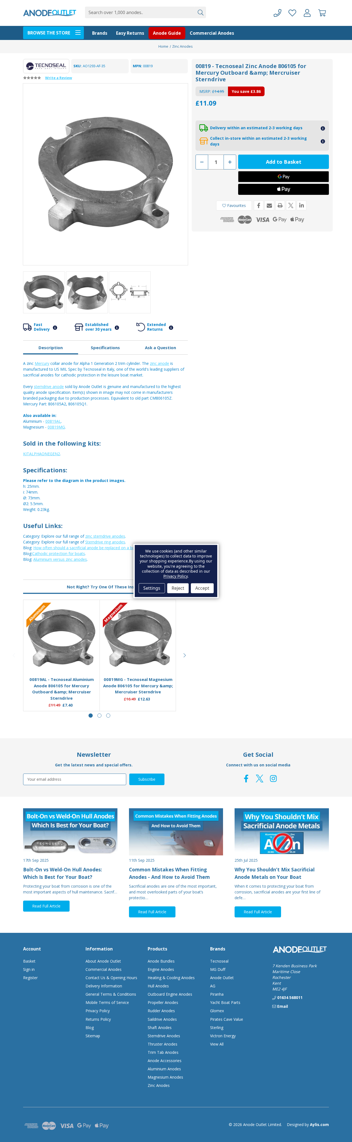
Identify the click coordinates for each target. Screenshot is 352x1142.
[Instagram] (273, 778)
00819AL (53, 421)
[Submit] (200, 12)
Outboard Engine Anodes (170, 994)
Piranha (217, 994)
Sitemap (93, 1035)
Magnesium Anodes (165, 1077)
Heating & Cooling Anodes (171, 977)
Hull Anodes (158, 986)
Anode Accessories (165, 1060)
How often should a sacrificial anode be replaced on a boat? (86, 547)
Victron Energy (223, 1035)
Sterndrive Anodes (164, 1035)
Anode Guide (167, 33)
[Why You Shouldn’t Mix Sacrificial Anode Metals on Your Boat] (282, 831)
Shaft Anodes (160, 1027)
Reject (178, 588)
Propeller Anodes (163, 1002)
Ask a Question (160, 347)
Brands (99, 33)
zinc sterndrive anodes (105, 536)
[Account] (307, 13)
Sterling (216, 1027)
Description (50, 347)
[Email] (269, 205)
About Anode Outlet (103, 961)
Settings (151, 588)
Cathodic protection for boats (58, 553)
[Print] (280, 205)
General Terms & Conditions (111, 994)
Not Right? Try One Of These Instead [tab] (105, 586)
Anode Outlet (222, 977)
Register (30, 977)
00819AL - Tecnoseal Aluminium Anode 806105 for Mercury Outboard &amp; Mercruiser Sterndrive (61, 689)
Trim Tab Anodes (163, 1052)
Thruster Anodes (162, 1044)
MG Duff (217, 969)
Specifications (105, 347)
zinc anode (159, 363)
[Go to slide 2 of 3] (99, 715)
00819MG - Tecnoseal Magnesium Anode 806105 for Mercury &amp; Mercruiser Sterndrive (138, 685)
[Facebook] (258, 205)
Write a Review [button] (58, 77)
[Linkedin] (301, 205)
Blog (90, 1027)
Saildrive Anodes (162, 1019)
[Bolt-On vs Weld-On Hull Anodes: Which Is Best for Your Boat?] (70, 831)
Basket (29, 961)
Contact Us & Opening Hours (111, 977)
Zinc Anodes (159, 1085)
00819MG (56, 427)
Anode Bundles (161, 961)
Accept (202, 588)
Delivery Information (104, 986)
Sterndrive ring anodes (105, 542)
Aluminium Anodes (164, 1068)
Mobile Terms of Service (107, 1002)
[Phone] (277, 13)
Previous (14, 655)
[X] (291, 205)
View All (217, 1044)
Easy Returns (130, 33)
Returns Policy (98, 1019)
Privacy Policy (98, 1010)
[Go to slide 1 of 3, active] (91, 715)
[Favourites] (62, 659)
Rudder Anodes (161, 1010)
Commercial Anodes (212, 33)
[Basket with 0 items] (322, 13)
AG (212, 986)
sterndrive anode (49, 386)
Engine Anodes (161, 969)
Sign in (29, 969)
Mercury (42, 363)
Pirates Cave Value (226, 1019)
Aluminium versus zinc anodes (60, 559)
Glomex (217, 1010)
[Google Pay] (283, 176)
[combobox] (139, 12)
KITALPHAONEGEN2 (41, 453)
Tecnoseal (219, 961)
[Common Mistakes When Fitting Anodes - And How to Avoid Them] (176, 831)
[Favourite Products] (292, 13)
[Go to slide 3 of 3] (108, 715)
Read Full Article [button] (46, 906)
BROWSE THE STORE (49, 33)
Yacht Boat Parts (225, 1002)
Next (184, 655)
